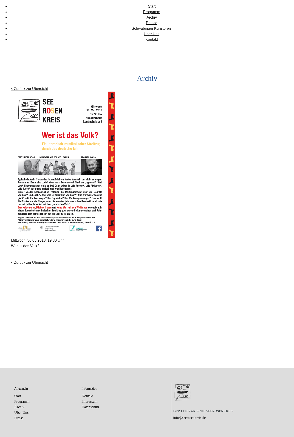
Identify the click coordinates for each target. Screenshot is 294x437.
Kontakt (151, 39)
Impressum (89, 401)
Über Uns (151, 34)
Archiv (152, 17)
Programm (151, 12)
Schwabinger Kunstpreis (152, 28)
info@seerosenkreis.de (189, 418)
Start (151, 6)
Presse (151, 23)
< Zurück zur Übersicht (29, 89)
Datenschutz (90, 407)
